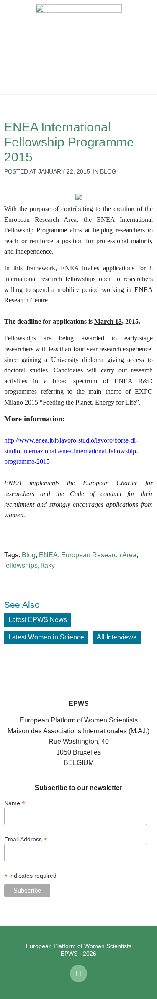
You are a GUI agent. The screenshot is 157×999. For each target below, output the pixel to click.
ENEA (48, 555)
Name (14, 802)
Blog (108, 171)
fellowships (21, 565)
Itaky (48, 565)
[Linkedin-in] (79, 973)
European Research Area (98, 555)
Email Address (25, 839)
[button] (12, 47)
